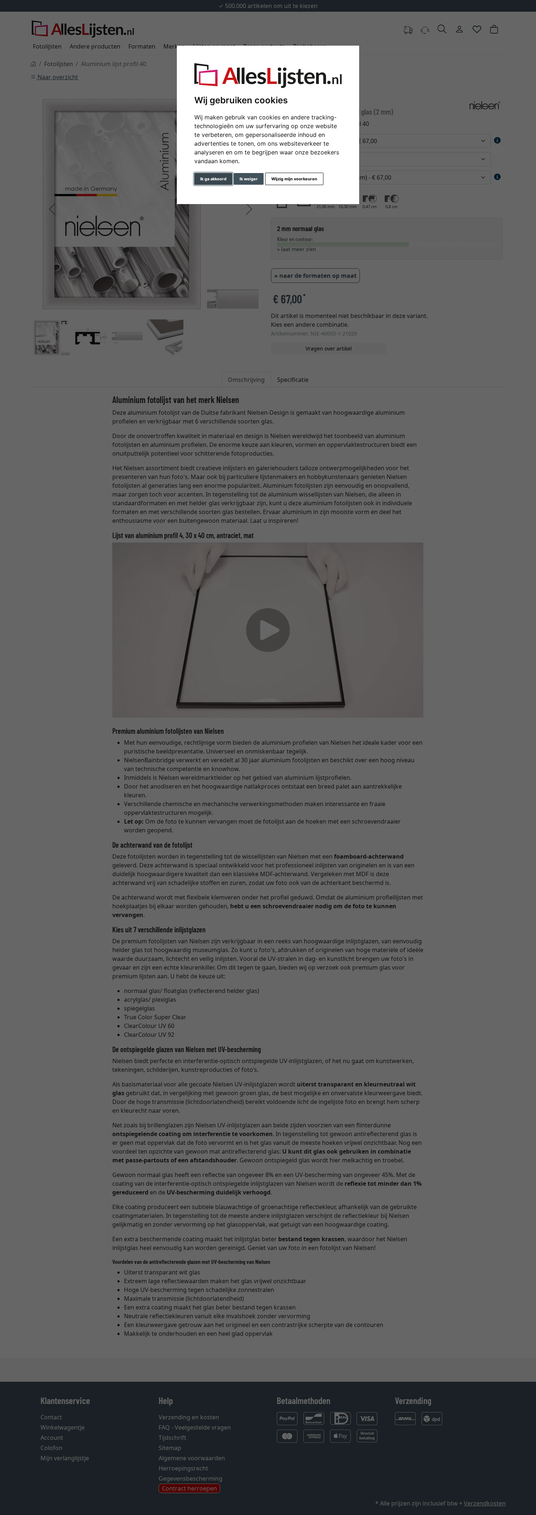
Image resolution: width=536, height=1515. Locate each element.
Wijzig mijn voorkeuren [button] (294, 178)
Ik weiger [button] (249, 178)
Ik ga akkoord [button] (213, 178)
